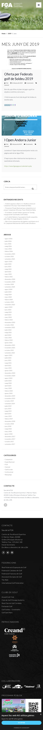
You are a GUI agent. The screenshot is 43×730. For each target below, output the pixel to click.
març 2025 (8, 274)
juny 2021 (8, 360)
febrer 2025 (9, 277)
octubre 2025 (9, 256)
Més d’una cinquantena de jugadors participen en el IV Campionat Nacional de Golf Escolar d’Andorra (21, 222)
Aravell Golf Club (8, 597)
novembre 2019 (10, 398)
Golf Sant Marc (7, 613)
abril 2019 (8, 413)
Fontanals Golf (7, 606)
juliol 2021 (8, 358)
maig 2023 (8, 312)
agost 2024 (8, 289)
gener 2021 (8, 370)
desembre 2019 (10, 396)
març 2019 (8, 416)
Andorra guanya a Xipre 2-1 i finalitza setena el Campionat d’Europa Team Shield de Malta (19, 204)
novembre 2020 (10, 376)
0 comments (30, 83)
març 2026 (8, 249)
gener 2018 (8, 434)
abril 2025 (8, 272)
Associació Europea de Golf (12, 577)
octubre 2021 (9, 350)
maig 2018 (8, 429)
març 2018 (8, 431)
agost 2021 (8, 355)
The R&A (5, 580)
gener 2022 (8, 343)
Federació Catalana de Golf (12, 570)
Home (4, 33)
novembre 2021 (10, 348)
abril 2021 (8, 365)
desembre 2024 (10, 279)
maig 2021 (8, 363)
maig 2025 (8, 269)
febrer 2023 (9, 320)
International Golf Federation (13, 583)
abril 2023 (8, 315)
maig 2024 (8, 294)
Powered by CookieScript (21, 728)
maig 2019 (8, 411)
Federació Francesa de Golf (12, 574)
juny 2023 (8, 310)
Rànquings (8, 475)
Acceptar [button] (21, 723)
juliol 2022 (8, 330)
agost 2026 (8, 238)
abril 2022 (8, 335)
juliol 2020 (8, 381)
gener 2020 (8, 393)
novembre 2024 (10, 282)
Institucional (9, 472)
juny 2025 (8, 266)
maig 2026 (8, 246)
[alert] (21, 721)
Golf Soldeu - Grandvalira (11, 609)
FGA (7, 83)
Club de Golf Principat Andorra (13, 600)
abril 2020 (8, 386)
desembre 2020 (10, 373)
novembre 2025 (10, 254)
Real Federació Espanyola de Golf (14, 567)
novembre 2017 (10, 439)
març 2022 (8, 337)
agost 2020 (8, 378)
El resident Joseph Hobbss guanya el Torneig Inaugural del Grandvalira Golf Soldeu (19, 213)
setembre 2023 (10, 304)
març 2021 (8, 368)
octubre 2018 (9, 424)
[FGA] (12, 5)
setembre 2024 (10, 287)
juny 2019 (8, 408)
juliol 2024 (8, 292)
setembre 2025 (10, 259)
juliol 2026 (8, 241)
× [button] (40, 714)
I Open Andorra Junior (20, 140)
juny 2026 (8, 244)
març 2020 (8, 388)
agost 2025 (8, 261)
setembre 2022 (10, 327)
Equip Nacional (9, 462)
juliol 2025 (8, 264)
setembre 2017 (10, 444)
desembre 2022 (10, 322)
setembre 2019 (10, 403)
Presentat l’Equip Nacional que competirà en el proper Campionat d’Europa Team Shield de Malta (20, 209)
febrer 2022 (9, 340)
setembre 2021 (10, 353)
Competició (8, 459)
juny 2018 (8, 426)
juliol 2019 (8, 406)
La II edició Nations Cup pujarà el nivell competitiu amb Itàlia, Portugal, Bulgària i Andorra (20, 218)
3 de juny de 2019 (17, 144)
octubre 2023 (9, 302)
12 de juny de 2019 (17, 83)
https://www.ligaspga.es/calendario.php (18, 166)
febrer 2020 (9, 391)
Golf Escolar (9, 469)
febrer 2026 (9, 251)
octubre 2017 (9, 441)
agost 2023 (8, 307)
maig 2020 (8, 383)
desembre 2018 (10, 421)
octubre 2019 (9, 401)
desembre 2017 (10, 436)
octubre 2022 (9, 325)
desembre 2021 (10, 345)
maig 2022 (8, 332)
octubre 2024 (9, 284)
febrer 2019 (9, 419)
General (6, 85)
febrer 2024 (9, 299)
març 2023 (8, 317)
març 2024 (8, 297)
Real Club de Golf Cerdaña (12, 603)
